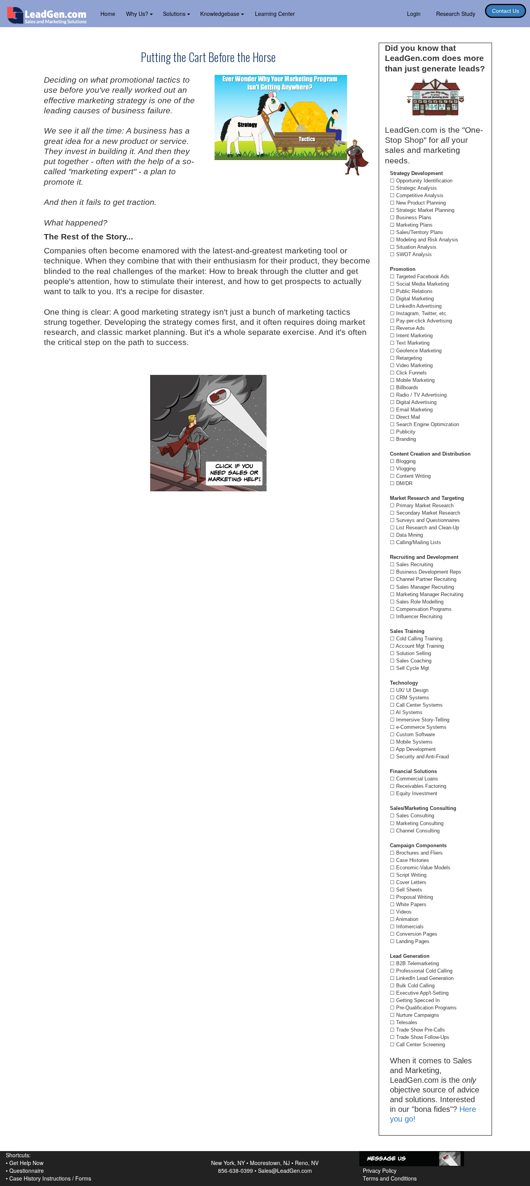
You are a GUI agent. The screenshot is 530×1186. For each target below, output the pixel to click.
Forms (83, 1178)
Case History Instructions (40, 1178)
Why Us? (138, 13)
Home (107, 13)
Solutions (175, 13)
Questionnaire (26, 1170)
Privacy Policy (380, 1170)
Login (414, 13)
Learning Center (275, 13)
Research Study (455, 13)
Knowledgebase (220, 13)
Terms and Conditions (390, 1178)
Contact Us (505, 11)
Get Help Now (26, 1163)
